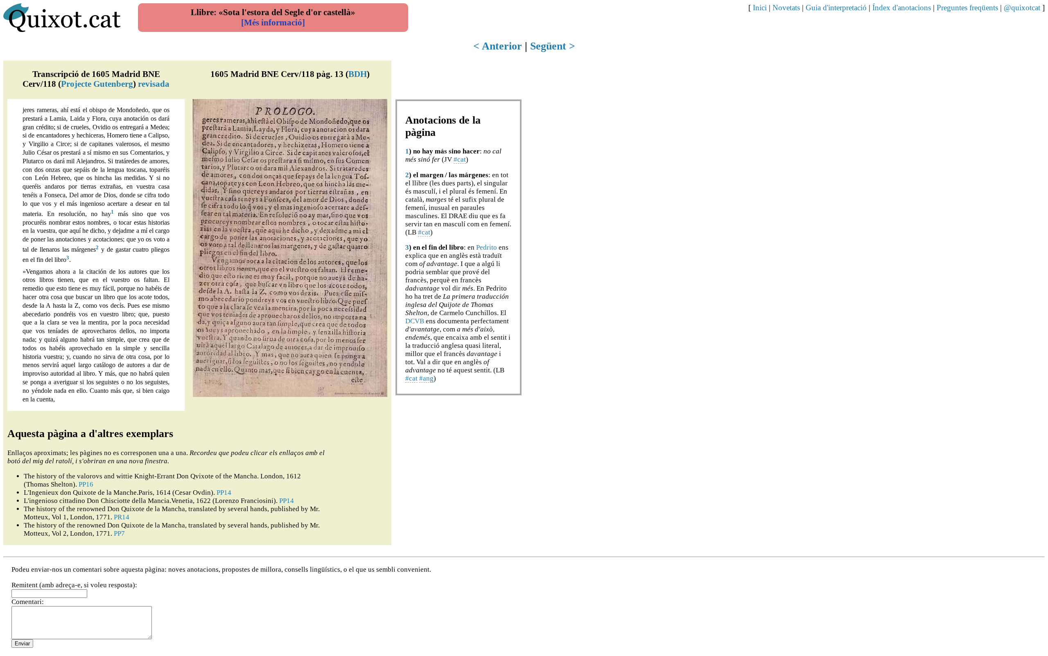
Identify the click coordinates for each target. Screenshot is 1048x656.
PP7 (119, 533)
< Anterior (497, 46)
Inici (760, 7)
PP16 (86, 484)
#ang (426, 378)
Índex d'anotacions (901, 7)
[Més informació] (273, 22)
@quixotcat (1022, 7)
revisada (153, 83)
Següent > (552, 46)
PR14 (121, 517)
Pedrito (486, 247)
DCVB (414, 321)
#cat (460, 159)
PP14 (224, 492)
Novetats (786, 7)
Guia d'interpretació (836, 7)
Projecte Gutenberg (97, 83)
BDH (357, 74)
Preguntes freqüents (967, 7)
